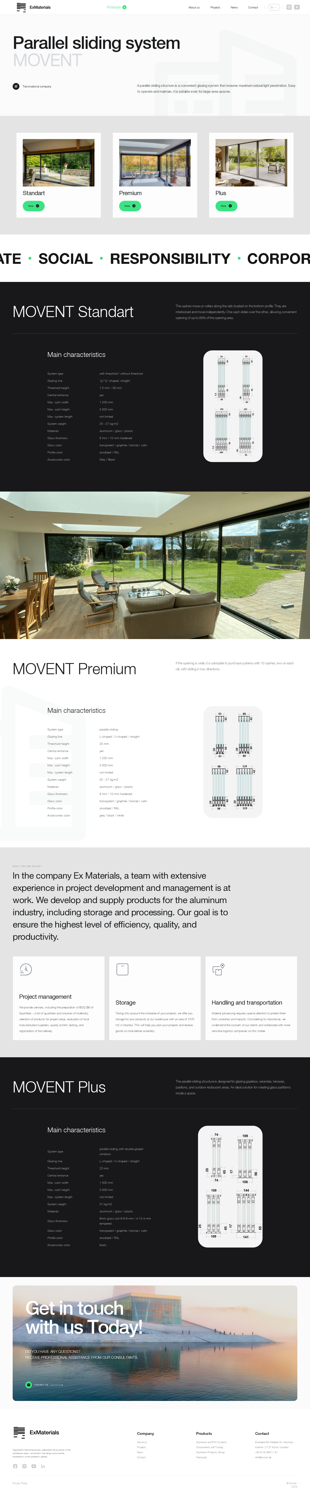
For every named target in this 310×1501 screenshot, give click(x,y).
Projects (215, 7)
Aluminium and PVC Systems (211, 1442)
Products (114, 7)
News (234, 7)
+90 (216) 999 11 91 (266, 1452)
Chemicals (201, 1457)
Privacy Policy (20, 1483)
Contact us (41, 1385)
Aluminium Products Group (210, 1452)
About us (194, 7)
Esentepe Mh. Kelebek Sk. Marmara (274, 1442)
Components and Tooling (209, 1447)
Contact (253, 7)
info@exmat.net (263, 1457)
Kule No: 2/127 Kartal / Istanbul (271, 1447)
